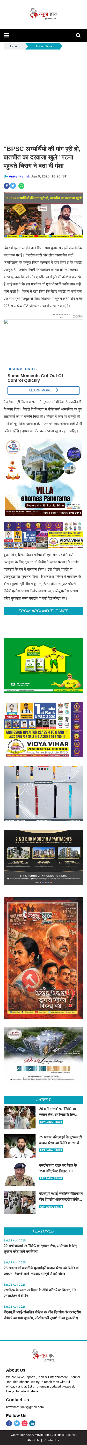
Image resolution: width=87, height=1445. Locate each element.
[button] (6, 35)
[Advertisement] (43, 96)
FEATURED (43, 1231)
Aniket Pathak (19, 176)
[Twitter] (17, 1423)
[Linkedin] (32, 1423)
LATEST (43, 1100)
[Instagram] (25, 1423)
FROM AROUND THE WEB (43, 611)
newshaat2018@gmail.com (25, 1407)
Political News (42, 46)
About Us (15, 1370)
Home (13, 46)
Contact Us (17, 1399)
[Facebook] (9, 1423)
